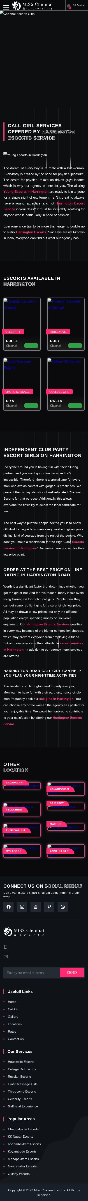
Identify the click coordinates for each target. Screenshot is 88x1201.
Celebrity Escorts (20, 1099)
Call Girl (13, 1009)
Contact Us (16, 1039)
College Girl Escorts (22, 1069)
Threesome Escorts (22, 1091)
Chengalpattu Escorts (23, 1129)
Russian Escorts (19, 1076)
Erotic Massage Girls (22, 1084)
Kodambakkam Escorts (24, 1144)
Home (12, 1002)
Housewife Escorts (21, 1061)
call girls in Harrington (56, 698)
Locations (15, 1024)
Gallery (13, 1016)
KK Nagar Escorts (20, 1136)
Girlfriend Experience (23, 1106)
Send (72, 972)
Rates (12, 1031)
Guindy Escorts (19, 1174)
